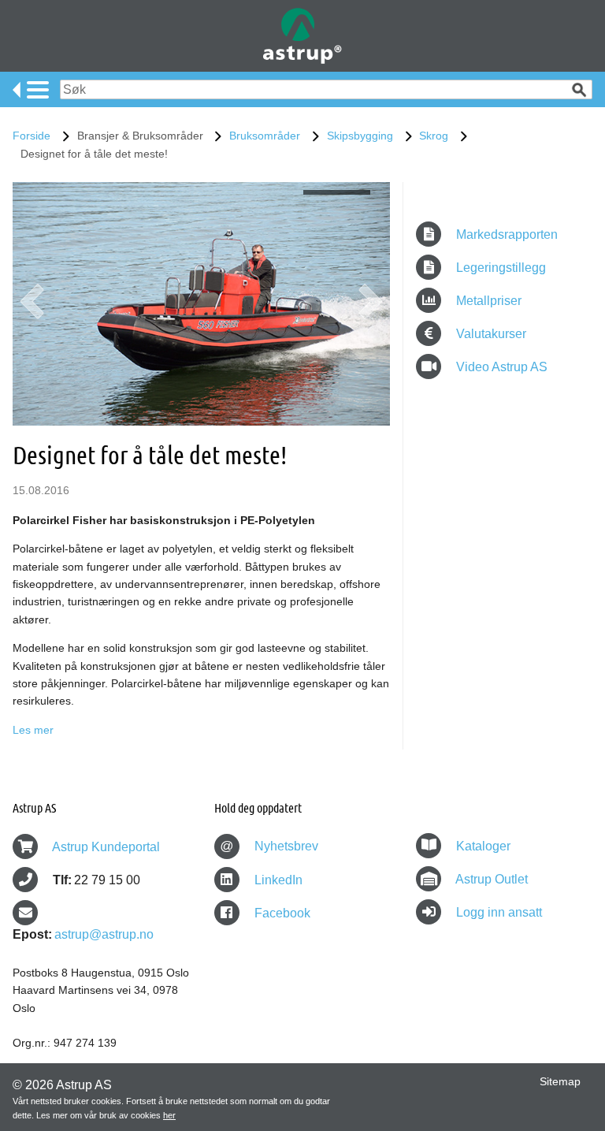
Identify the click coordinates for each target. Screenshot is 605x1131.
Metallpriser (487, 300)
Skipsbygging (360, 135)
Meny (31, 90)
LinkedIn (276, 880)
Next (370, 307)
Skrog (433, 135)
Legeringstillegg (499, 267)
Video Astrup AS (500, 367)
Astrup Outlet (491, 879)
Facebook (280, 913)
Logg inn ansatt (499, 912)
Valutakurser (489, 333)
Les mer (33, 730)
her (169, 1115)
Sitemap (560, 1081)
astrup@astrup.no (104, 934)
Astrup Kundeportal (106, 847)
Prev (32, 307)
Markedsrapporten (505, 234)
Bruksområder (264, 135)
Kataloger (483, 846)
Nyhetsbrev (269, 846)
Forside (31, 135)
